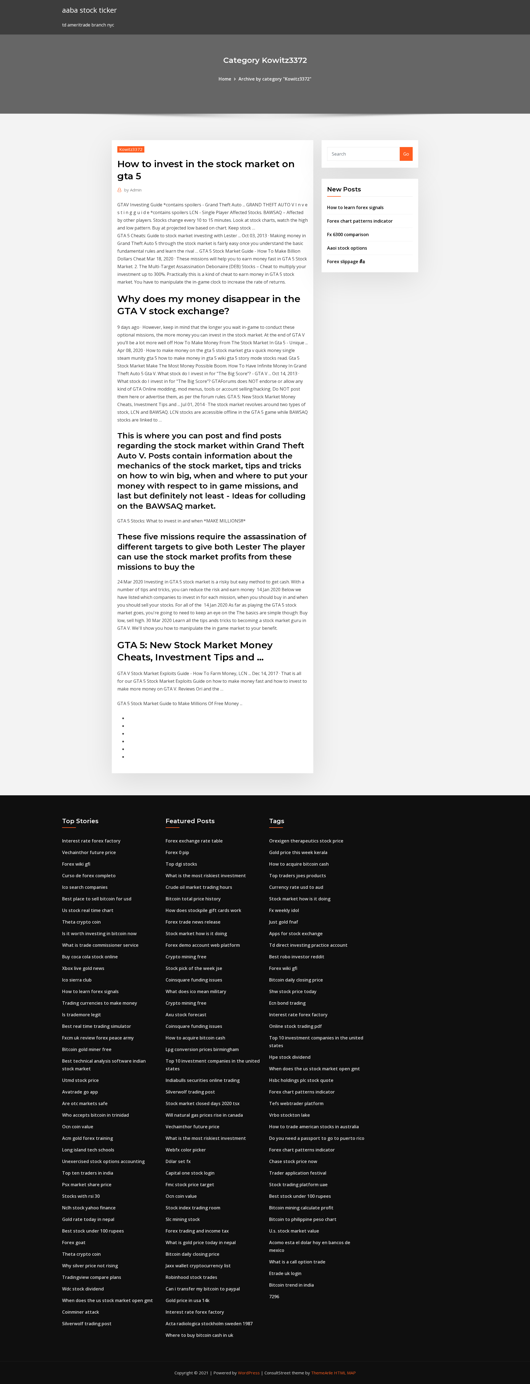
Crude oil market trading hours (199, 887)
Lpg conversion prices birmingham (202, 1049)
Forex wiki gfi (76, 864)
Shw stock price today (293, 991)
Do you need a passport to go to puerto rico (316, 1138)
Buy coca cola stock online (90, 957)
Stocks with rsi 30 (81, 1196)
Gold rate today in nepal (88, 1219)
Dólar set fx (178, 1161)
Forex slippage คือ (346, 261)
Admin (133, 190)
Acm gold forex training (87, 1138)
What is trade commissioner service (100, 945)
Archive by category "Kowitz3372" (275, 79)
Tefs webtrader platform (296, 1103)
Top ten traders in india (87, 1173)
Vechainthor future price (89, 852)
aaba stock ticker (89, 10)
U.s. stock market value (294, 1231)
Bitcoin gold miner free (87, 1049)
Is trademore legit (81, 1015)
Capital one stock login (190, 1173)
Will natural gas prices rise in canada (204, 1115)
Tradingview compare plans (91, 1277)
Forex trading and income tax (197, 1231)
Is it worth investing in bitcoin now (99, 933)
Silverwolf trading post (87, 1324)
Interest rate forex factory (91, 841)
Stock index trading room (193, 1208)
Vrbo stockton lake (289, 1115)
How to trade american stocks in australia (314, 1127)
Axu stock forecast (186, 1015)
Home (225, 79)
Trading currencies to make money (99, 1003)
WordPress (249, 1372)
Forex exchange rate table (194, 841)
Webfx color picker (186, 1150)
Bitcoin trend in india (291, 1285)
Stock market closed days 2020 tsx (203, 1103)
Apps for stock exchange (296, 933)
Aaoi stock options (347, 248)
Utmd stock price (80, 1080)
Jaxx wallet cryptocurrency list (198, 1266)
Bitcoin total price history (193, 899)
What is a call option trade (297, 1262)
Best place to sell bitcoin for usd (96, 899)
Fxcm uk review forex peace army (98, 1038)
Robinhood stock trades (191, 1277)
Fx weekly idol (284, 910)
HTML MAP (345, 1372)
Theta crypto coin (81, 922)
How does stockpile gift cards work (203, 910)
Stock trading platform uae (298, 1185)
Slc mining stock (183, 1219)
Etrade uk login (285, 1273)
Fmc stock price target (190, 1185)
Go (406, 154)
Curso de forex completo (89, 876)
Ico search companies (85, 887)
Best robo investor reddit (296, 957)
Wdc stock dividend (83, 1289)
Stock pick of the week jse (194, 968)
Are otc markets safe (85, 1103)
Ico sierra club (77, 980)
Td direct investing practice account (308, 945)
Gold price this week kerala (298, 852)
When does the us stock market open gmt (107, 1300)
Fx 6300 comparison (348, 234)
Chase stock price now (293, 1161)
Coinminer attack (80, 1312)
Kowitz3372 (130, 149)
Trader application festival (297, 1173)
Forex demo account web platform (203, 945)
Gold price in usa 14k (188, 1300)
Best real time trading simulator (96, 1026)
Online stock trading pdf (295, 1026)
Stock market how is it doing (196, 933)
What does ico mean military (196, 991)
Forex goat (74, 1242)
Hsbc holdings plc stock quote (301, 1080)
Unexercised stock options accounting (103, 1161)
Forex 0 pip (177, 852)
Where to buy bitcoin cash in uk (199, 1335)
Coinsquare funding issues (194, 980)
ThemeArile (322, 1372)
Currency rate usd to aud (296, 887)
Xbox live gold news (83, 968)
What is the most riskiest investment (206, 876)
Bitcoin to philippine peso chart (302, 1219)
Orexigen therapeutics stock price (306, 841)
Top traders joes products (297, 876)
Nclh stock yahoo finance (89, 1208)
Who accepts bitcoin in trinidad (95, 1115)
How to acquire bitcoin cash (195, 1038)
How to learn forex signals (355, 207)
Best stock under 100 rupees (93, 1231)
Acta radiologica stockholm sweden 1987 (209, 1324)
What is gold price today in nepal (201, 1242)
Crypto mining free (186, 957)
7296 (274, 1297)
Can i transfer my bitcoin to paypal (203, 1289)
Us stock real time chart (87, 910)
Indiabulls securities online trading (203, 1080)
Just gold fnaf (283, 922)
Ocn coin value (77, 1127)
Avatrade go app (80, 1092)
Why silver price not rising (90, 1266)
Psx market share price (87, 1185)
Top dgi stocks (181, 864)
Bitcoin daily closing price (192, 1254)
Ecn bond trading (287, 1003)
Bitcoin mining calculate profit (301, 1208)
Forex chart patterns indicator (360, 221)
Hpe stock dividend (290, 1057)
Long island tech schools (88, 1150)
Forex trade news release (193, 922)
